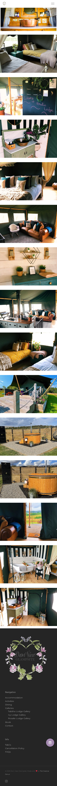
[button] (50, 743)
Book (8, 722)
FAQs (8, 751)
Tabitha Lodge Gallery (19, 711)
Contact (9, 725)
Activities (9, 701)
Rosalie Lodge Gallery (19, 718)
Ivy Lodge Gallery (17, 715)
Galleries (9, 708)
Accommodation (14, 697)
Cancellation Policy (14, 748)
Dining (8, 704)
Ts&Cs (8, 744)
